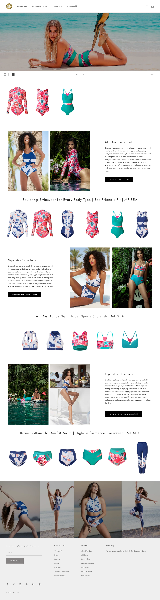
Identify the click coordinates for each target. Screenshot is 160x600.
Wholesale (85, 567)
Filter (152, 74)
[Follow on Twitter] (13, 584)
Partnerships (85, 559)
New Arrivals (22, 6)
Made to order (86, 571)
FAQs (56, 555)
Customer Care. (140, 551)
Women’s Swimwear (39, 6)
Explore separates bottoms (123, 414)
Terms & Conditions (61, 571)
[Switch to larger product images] (5, 74)
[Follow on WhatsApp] (39, 584)
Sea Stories (85, 575)
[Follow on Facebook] (7, 584)
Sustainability (57, 6)
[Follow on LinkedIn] (33, 584)
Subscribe (15, 561)
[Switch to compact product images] (13, 74)
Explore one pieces (119, 179)
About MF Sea (86, 551)
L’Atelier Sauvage (87, 563)
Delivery (57, 563)
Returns (57, 559)
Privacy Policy (59, 575)
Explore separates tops (24, 294)
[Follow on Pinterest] (27, 584)
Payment (57, 567)
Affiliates (84, 555)
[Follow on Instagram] (20, 584)
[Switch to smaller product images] (9, 74)
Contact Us (58, 551)
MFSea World (72, 6)
